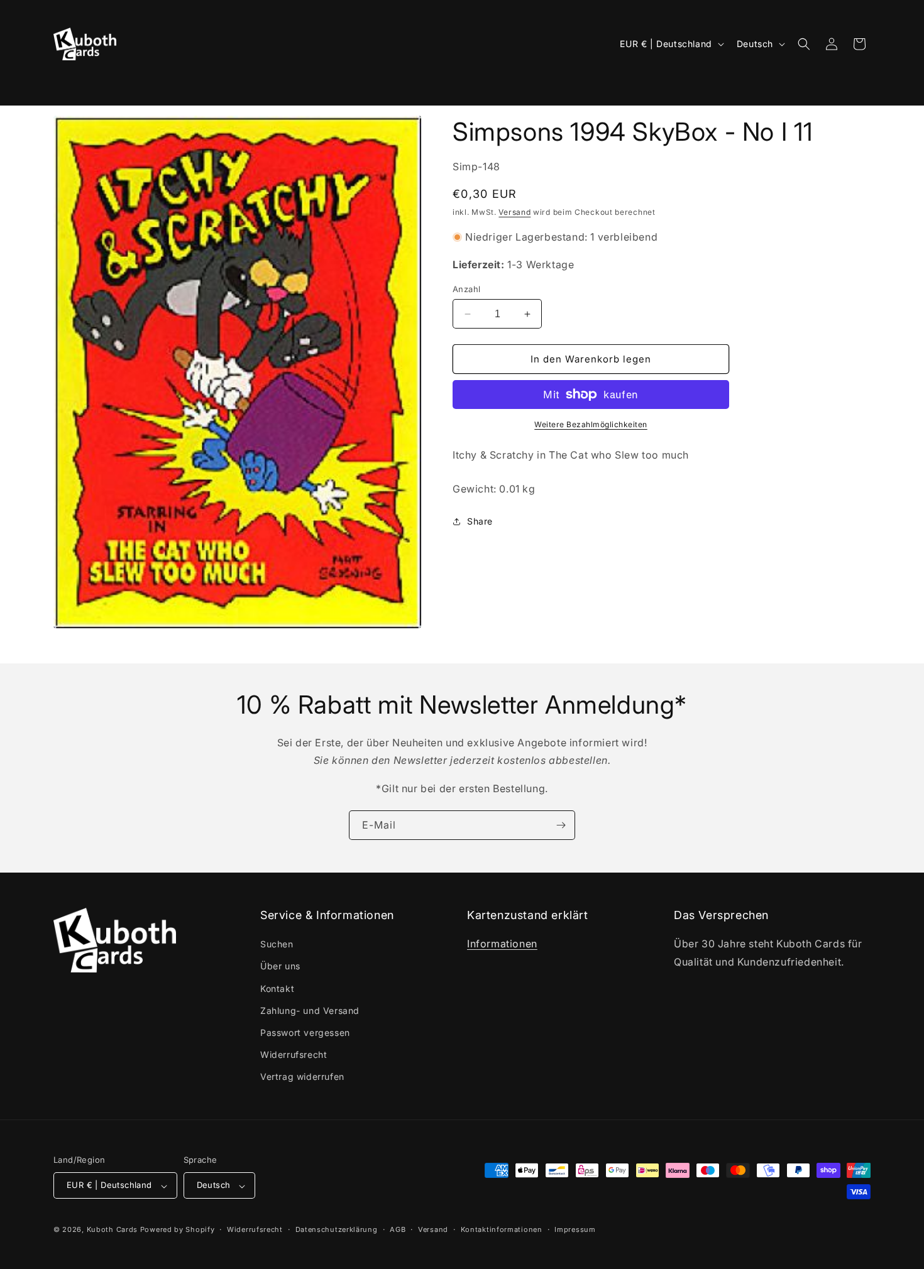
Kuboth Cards (112, 1230)
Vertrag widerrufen (302, 1077)
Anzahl (466, 289)
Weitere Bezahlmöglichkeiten (590, 424)
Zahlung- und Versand (310, 1010)
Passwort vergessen (305, 1033)
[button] (70, 85)
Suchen (277, 944)
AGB (397, 1229)
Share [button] (480, 521)
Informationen (502, 944)
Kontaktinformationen (501, 1229)
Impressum (574, 1229)
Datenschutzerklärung (336, 1229)
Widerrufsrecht (293, 1055)
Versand (514, 212)
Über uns (280, 966)
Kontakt (277, 988)
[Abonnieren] (561, 825)
